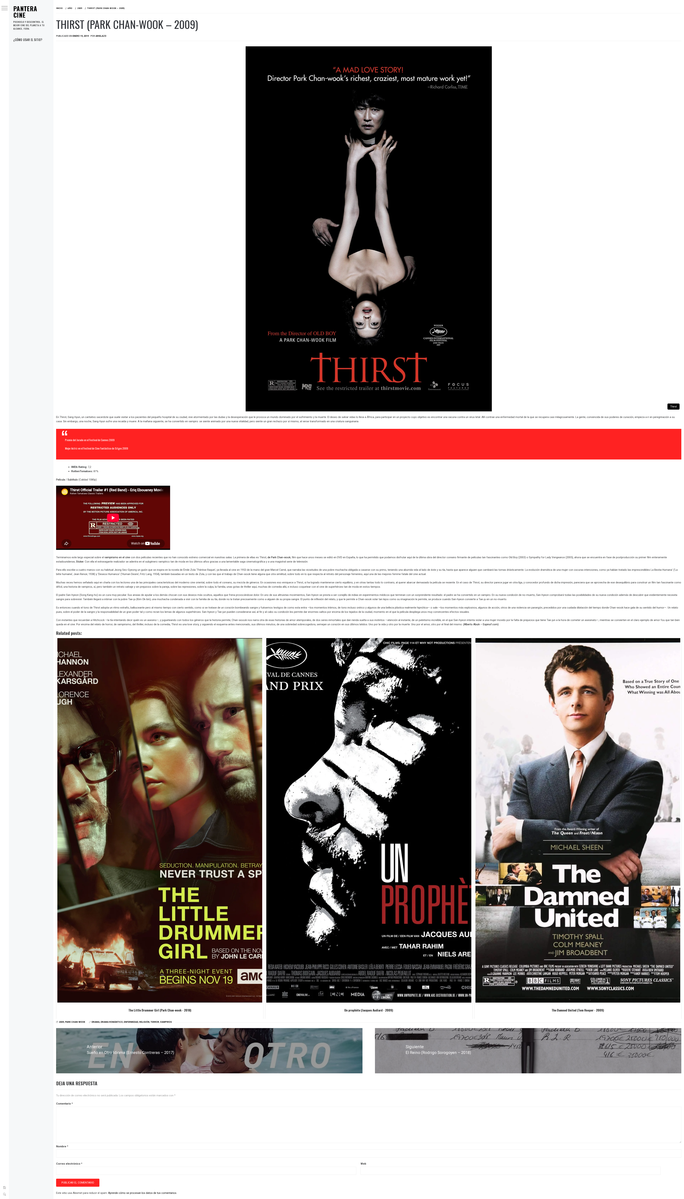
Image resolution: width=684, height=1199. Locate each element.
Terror (155, 1022)
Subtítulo (73, 479)
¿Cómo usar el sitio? (27, 40)
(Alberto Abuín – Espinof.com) (481, 624)
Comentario (64, 1103)
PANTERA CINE (25, 11)
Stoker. (80, 561)
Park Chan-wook (75, 1022)
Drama (96, 1022)
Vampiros (166, 1022)
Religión (144, 1022)
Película (60, 479)
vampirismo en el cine (117, 557)
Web (363, 1163)
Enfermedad (131, 1022)
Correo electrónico (69, 1163)
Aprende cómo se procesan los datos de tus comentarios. (142, 1193)
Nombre (62, 1146)
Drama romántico (112, 1022)
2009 (61, 1022)
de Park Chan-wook (279, 557)
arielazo (100, 36)
